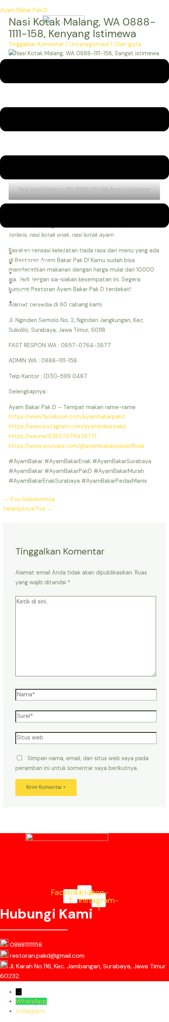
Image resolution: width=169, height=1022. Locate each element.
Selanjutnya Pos (28, 509)
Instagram (30, 1011)
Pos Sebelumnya (29, 499)
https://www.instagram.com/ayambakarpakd (67, 426)
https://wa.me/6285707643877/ (53, 436)
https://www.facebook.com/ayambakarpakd (67, 416)
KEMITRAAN (34, 302)
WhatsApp (31, 1001)
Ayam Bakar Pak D (24, 10)
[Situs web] (86, 739)
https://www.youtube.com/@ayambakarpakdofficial (76, 446)
